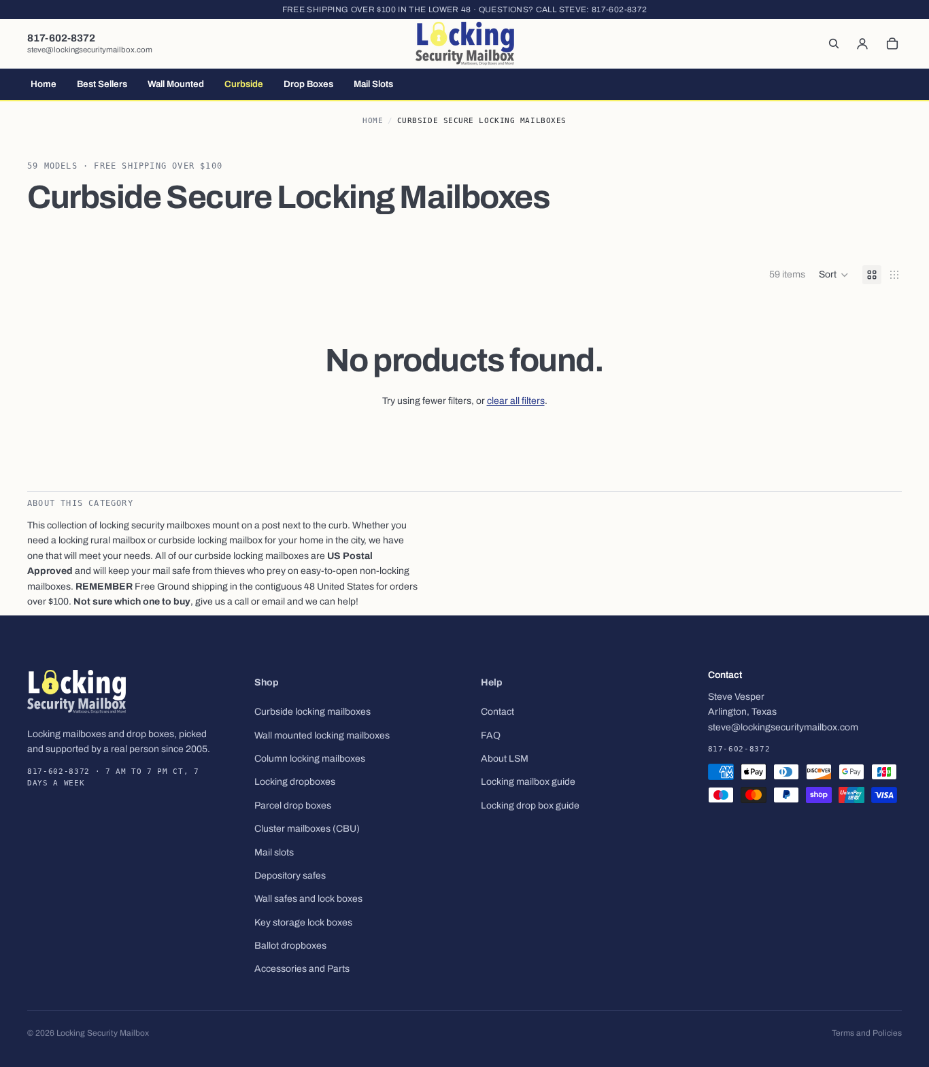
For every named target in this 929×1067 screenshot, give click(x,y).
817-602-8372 (619, 9)
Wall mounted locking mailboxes (322, 735)
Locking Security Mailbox (102, 1033)
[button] (834, 275)
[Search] (834, 43)
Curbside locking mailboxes (312, 712)
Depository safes (290, 875)
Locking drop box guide (530, 805)
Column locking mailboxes (309, 758)
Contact (497, 712)
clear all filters (516, 401)
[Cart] (892, 43)
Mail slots (274, 852)
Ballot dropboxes (290, 946)
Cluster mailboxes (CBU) (307, 829)
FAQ (491, 735)
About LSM (504, 758)
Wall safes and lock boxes (308, 899)
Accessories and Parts (302, 969)
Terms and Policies (867, 1033)
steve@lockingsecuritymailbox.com (89, 50)
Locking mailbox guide (528, 782)
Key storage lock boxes (303, 922)
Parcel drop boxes (292, 805)
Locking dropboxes (294, 782)
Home (372, 120)
